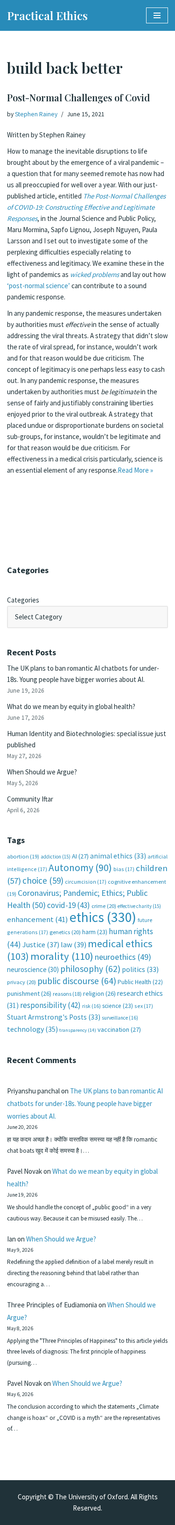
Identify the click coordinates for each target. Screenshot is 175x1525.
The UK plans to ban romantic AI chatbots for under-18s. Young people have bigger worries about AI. (85, 1103)
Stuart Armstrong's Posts (53, 1017)
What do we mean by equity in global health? (71, 706)
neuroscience (33, 969)
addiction (55, 856)
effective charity (139, 906)
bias (123, 868)
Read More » (135, 470)
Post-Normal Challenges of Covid (78, 97)
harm (94, 932)
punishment (29, 993)
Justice (40, 944)
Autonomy (80, 867)
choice (42, 880)
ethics (103, 917)
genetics (65, 932)
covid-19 (68, 905)
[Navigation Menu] (157, 15)
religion (99, 993)
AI (80, 856)
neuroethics (123, 956)
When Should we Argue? (42, 771)
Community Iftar (30, 798)
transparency (77, 1030)
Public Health (140, 982)
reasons (67, 993)
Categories (23, 600)
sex (143, 1005)
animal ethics (118, 855)
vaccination (119, 1029)
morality (61, 956)
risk (91, 1006)
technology (32, 1029)
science (117, 1006)
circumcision (85, 881)
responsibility (50, 1005)
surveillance (120, 1017)
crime (103, 905)
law (73, 945)
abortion (23, 856)
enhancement (37, 919)
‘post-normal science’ (38, 285)
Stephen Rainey (36, 114)
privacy (21, 982)
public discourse (76, 980)
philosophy (90, 968)
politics (140, 969)
